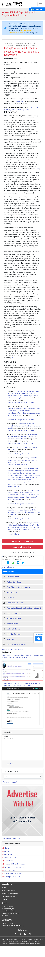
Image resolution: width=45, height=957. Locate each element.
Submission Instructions (10, 894)
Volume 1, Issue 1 (10, 782)
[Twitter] (20, 934)
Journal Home (8, 571)
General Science (9, 861)
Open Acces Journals (8, 891)
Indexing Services (14, 634)
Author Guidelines (14, 582)
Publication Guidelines (9, 897)
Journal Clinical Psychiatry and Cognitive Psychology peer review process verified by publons (21, 684)
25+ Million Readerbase (23, 541)
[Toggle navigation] (40, 4)
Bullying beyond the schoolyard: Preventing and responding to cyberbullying (23, 460)
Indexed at (12, 402)
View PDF (16, 552)
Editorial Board (13, 577)
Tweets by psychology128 (11, 838)
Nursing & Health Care (12, 877)
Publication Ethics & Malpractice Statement (24, 608)
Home (4, 888)
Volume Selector (13, 629)
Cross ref (31, 402)
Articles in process (14, 618)
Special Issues (12, 624)
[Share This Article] (6, 562)
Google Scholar (22, 402)
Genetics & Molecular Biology (14, 864)
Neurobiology (19, 101)
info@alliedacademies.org (15, 925)
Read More (9, 764)
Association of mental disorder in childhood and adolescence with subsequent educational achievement (24, 512)
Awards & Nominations (23, 547)
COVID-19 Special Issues (16, 644)
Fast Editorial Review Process (18, 587)
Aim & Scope (12, 592)
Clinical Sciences (9, 854)
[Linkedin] (25, 934)
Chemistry (7, 848)
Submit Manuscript (14, 613)
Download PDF (28, 552)
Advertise (11, 639)
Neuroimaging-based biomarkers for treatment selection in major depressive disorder (23, 436)
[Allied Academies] (12, 4)
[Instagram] (30, 934)
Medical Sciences (10, 870)
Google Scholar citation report (13, 649)
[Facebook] (15, 934)
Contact (4, 900)
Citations (10, 597)
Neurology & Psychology (12, 873)
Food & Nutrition (10, 858)
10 (12, 358)
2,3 (38, 169)
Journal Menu (8, 567)
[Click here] (22, 670)
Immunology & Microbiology (14, 867)
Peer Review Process (15, 603)
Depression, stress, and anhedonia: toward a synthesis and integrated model (24, 426)
